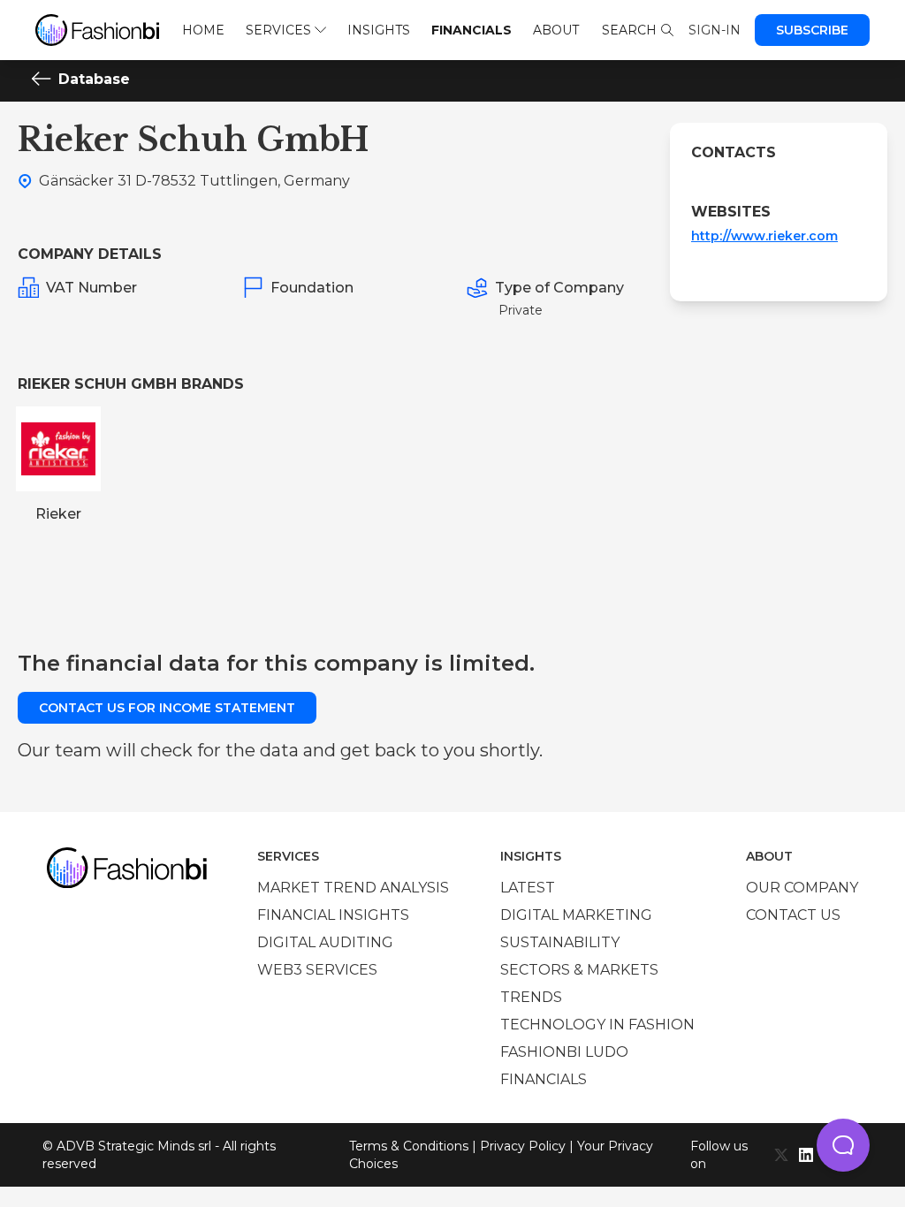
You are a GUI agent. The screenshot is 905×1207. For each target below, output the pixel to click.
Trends (531, 997)
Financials (471, 30)
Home (203, 30)
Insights (378, 30)
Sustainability (560, 942)
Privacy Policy (523, 1146)
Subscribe (812, 30)
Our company (802, 887)
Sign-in (714, 30)
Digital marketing (576, 915)
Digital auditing (325, 942)
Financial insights (333, 915)
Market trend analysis (353, 887)
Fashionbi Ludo (564, 1052)
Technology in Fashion (597, 1024)
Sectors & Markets (579, 969)
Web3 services (317, 969)
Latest (527, 887)
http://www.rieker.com (764, 236)
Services (278, 30)
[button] (843, 1145)
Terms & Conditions (408, 1146)
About (556, 30)
